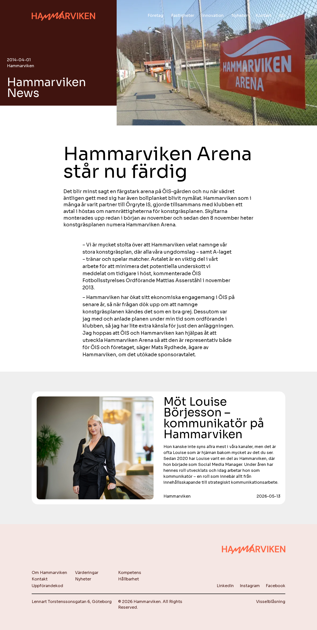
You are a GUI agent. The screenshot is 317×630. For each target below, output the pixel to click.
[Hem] (63, 16)
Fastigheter (182, 15)
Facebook (275, 585)
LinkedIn (225, 585)
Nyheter (240, 15)
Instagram (250, 585)
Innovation (213, 15)
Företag (155, 15)
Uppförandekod (47, 585)
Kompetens (129, 572)
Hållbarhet (128, 579)
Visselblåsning (270, 601)
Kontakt (263, 15)
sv (282, 15)
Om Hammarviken (49, 572)
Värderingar (86, 572)
